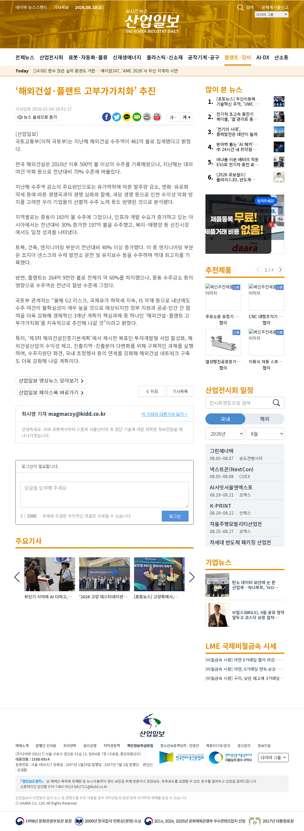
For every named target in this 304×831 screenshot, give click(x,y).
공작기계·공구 (203, 57)
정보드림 (264, 745)
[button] (146, 116)
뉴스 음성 (32, 117)
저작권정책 (112, 745)
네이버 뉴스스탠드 (31, 7)
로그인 (175, 516)
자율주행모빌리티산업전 (236, 523)
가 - (173, 117)
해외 (265, 418)
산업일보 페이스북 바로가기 (49, 392)
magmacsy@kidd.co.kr (77, 413)
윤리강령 (89, 745)
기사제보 (61, 7)
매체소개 (21, 745)
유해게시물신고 (275, 7)
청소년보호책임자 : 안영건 (179, 745)
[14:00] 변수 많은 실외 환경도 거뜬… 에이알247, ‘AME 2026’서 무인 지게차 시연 (105, 71)
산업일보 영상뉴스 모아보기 (49, 380)
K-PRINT (220, 505)
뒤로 (154, 391)
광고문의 (244, 745)
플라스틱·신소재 (165, 57)
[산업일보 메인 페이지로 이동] (152, 20)
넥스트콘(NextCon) (232, 469)
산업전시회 (51, 57)
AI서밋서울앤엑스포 (231, 487)
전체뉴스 (24, 57)
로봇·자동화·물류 (88, 57)
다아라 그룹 (271, 757)
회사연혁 (69, 745)
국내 (225, 419)
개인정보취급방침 (140, 745)
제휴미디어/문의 (218, 745)
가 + (187, 117)
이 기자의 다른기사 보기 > (164, 414)
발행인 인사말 (46, 745)
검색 (250, 7)
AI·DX (262, 57)
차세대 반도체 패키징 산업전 (240, 542)
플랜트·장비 (237, 57)
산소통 (281, 57)
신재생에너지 (127, 57)
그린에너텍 (222, 450)
